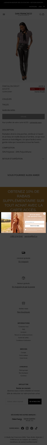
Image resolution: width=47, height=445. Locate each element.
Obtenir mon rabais (34, 225)
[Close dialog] (44, 214)
